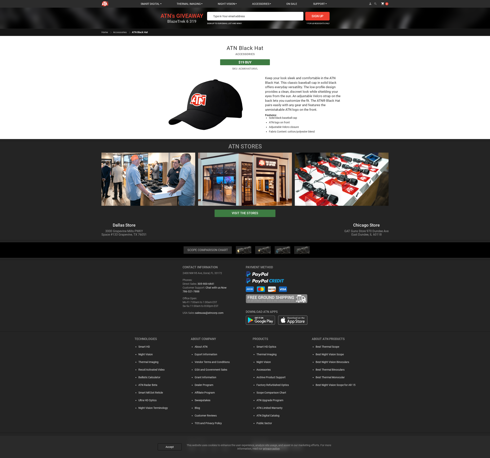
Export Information (206, 354)
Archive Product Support (271, 377)
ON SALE (291, 3)
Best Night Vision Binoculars (332, 362)
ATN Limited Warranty (269, 407)
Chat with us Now (216, 287)
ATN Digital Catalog (267, 415)
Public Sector (264, 423)
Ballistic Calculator (149, 377)
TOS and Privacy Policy (208, 423)
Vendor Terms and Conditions (212, 362)
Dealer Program (204, 384)
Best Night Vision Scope (330, 354)
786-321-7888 (191, 291)
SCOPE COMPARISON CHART (207, 250)
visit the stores (245, 213)
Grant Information (205, 377)
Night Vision (145, 354)
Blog (197, 407)
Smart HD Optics (266, 346)
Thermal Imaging (148, 362)
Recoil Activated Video (151, 369)
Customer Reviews (206, 415)
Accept (170, 446)
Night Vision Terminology (153, 407)
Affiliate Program (205, 392)
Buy (245, 62)
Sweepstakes (202, 400)
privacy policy (271, 448)
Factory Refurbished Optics (272, 384)
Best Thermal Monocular (330, 377)
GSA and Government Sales (211, 369)
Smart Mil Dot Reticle (150, 392)
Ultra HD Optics (147, 400)
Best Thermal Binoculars (330, 369)
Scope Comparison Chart (271, 392)
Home (104, 32)
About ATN (201, 346)
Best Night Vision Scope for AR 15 (335, 384)
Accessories (120, 32)
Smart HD (144, 346)
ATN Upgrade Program (269, 400)
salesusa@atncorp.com (209, 312)
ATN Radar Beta (147, 384)
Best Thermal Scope (327, 346)
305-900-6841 (206, 283)
